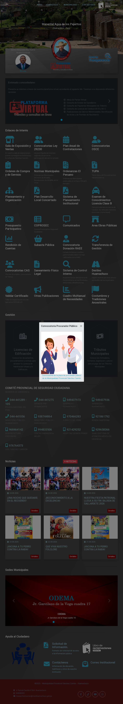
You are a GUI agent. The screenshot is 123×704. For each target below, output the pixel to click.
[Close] (81, 326)
